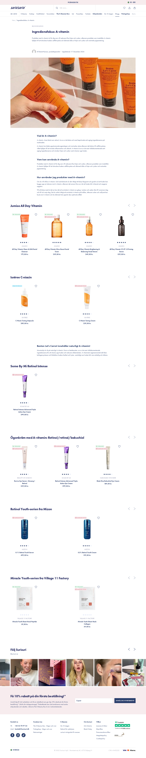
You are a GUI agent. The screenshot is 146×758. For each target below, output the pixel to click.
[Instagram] (18, 735)
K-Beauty (24, 14)
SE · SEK (133, 2)
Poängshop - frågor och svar (42, 729)
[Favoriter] (36, 215)
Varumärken (50, 14)
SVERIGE (16, 750)
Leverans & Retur (101, 726)
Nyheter (88, 14)
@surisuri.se (14, 654)
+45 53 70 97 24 (21, 726)
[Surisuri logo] (17, 8)
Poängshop (125, 14)
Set (73, 14)
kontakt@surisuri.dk (22, 729)
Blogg (117, 14)
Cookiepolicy (100, 738)
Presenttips (79, 14)
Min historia (88, 726)
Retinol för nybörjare (67, 729)
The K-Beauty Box (63, 14)
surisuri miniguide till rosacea (70, 732)
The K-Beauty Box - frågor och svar (44, 726)
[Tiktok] (24, 735)
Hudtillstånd (40, 14)
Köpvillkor (99, 729)
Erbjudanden (97, 14)
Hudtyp (31, 14)
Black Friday (88, 729)
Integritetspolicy (101, 735)
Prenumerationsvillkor (103, 732)
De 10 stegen (108, 14)
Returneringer (37, 732)
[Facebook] (12, 735)
